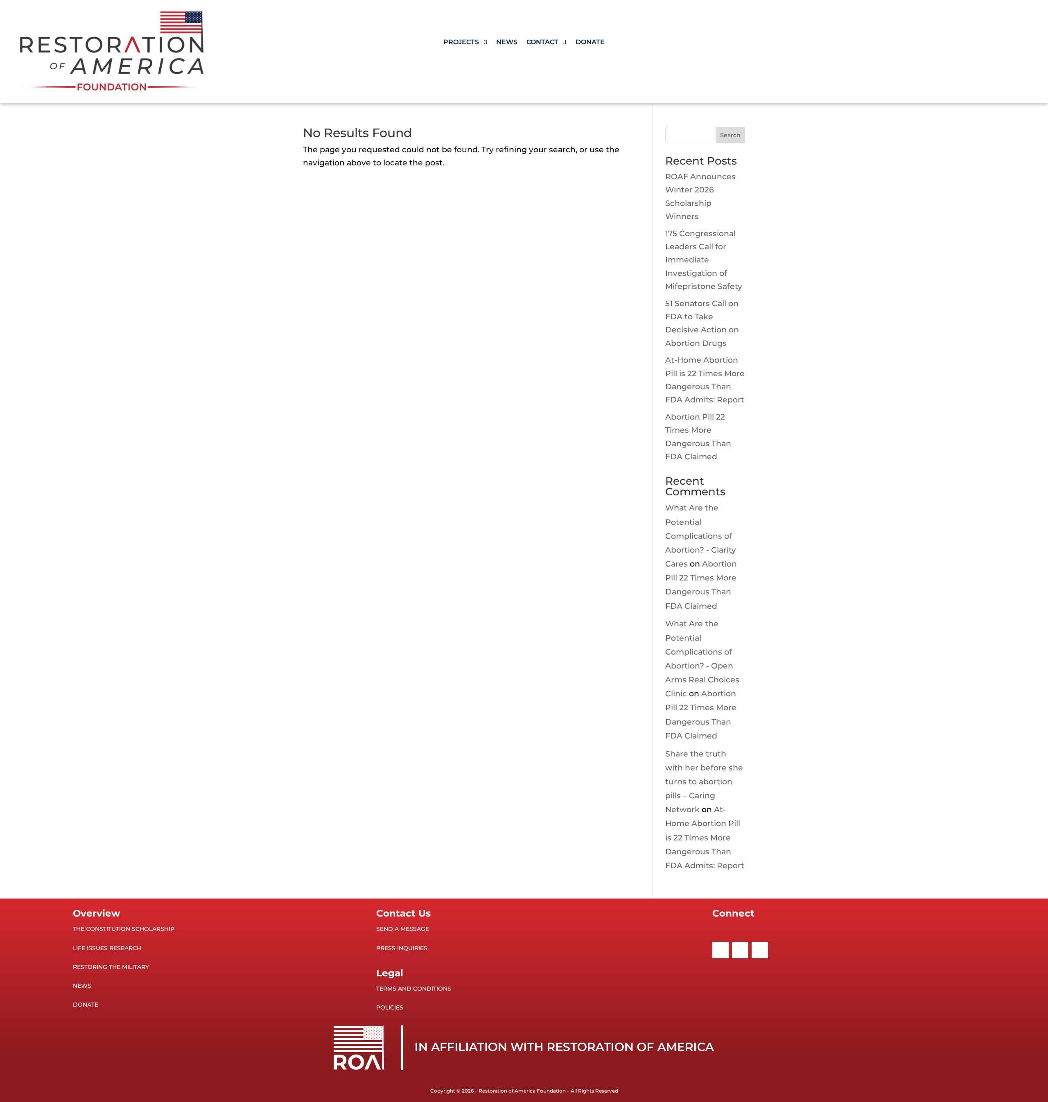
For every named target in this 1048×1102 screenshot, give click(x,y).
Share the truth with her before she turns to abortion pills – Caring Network (704, 782)
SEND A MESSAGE (402, 929)
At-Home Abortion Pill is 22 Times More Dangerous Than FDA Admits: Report (704, 837)
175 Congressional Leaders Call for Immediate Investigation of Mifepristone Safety (703, 260)
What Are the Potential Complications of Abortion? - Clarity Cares (700, 536)
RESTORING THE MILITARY (111, 967)
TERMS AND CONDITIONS (413, 988)
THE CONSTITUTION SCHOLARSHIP (123, 929)
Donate (590, 42)
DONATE (85, 1004)
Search (730, 135)
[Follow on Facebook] (720, 950)
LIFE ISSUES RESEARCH (107, 948)
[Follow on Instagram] (760, 950)
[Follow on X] (740, 950)
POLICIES (389, 1007)
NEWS (82, 985)
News (506, 42)
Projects (461, 42)
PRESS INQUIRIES (401, 948)
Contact (542, 42)
